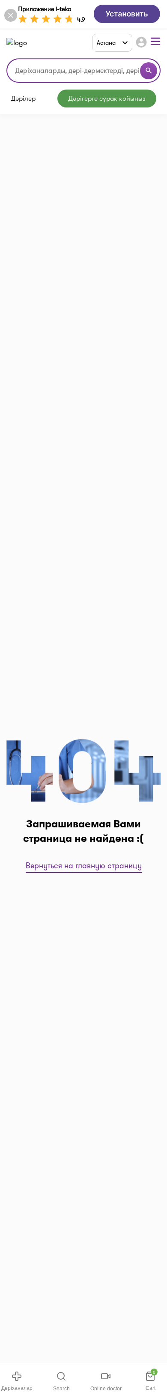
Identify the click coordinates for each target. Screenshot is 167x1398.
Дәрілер (23, 98)
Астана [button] (106, 42)
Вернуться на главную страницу (84, 865)
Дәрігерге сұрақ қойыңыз (107, 98)
